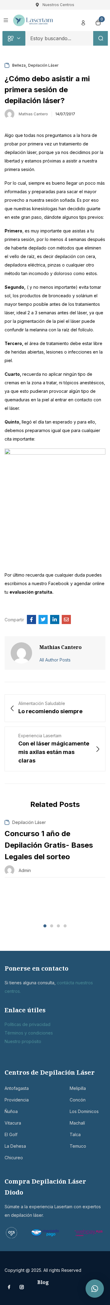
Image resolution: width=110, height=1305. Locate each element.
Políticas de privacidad (27, 1024)
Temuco (78, 1146)
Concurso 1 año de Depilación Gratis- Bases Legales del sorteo (49, 845)
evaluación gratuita (30, 592)
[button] (95, 1288)
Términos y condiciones (29, 1032)
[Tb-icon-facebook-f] (10, 1287)
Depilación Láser (43, 65)
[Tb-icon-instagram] (22, 1287)
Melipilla (78, 1088)
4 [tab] (65, 925)
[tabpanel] (55, 848)
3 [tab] (58, 925)
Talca (75, 1134)
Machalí (77, 1122)
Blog (43, 1282)
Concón (78, 1099)
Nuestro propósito (23, 1041)
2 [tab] (51, 925)
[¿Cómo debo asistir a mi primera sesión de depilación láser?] (31, 619)
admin (25, 870)
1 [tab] (44, 925)
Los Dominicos (84, 1111)
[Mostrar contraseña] (88, 58)
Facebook (59, 583)
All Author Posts (55, 659)
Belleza (19, 65)
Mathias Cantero (33, 114)
